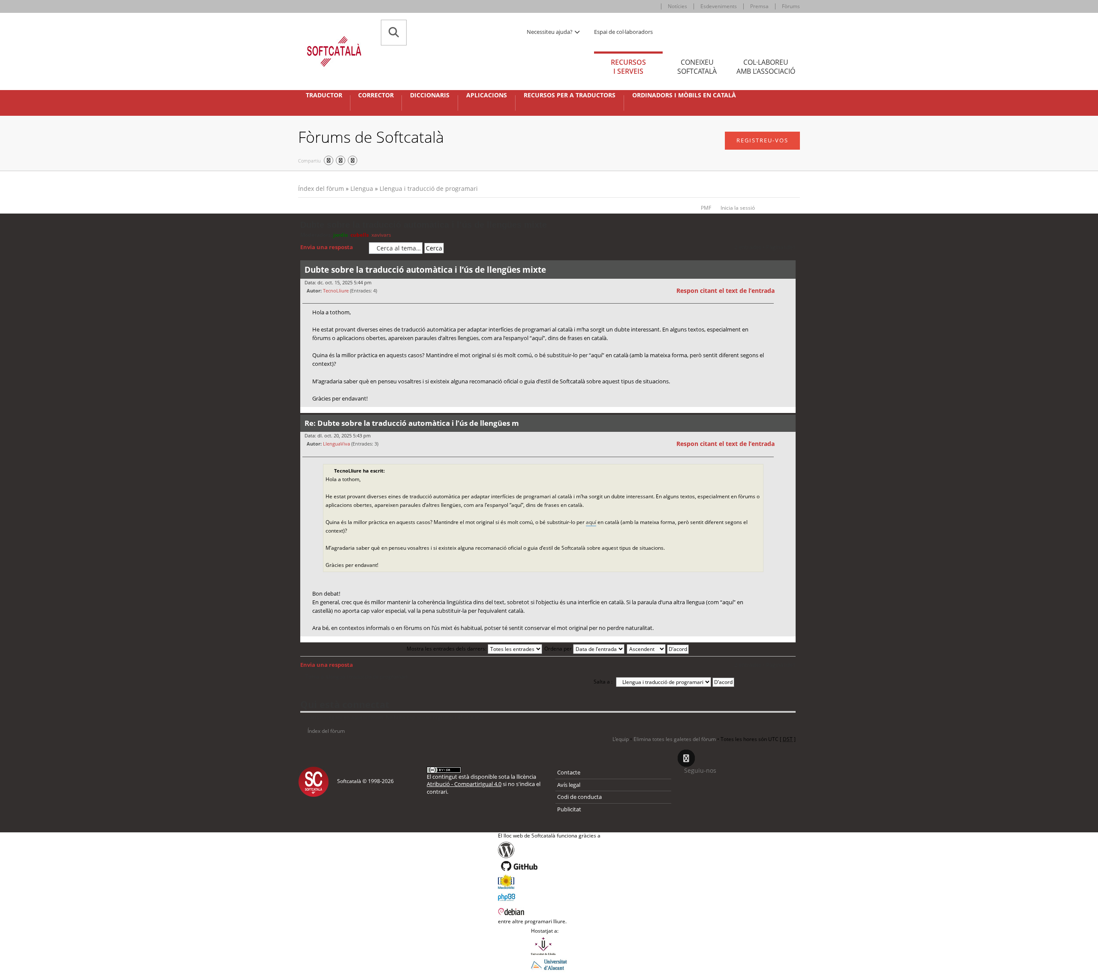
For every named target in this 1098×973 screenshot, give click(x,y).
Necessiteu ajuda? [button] (550, 32)
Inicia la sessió (738, 207)
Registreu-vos (762, 140)
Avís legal (568, 785)
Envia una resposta (326, 247)
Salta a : (603, 681)
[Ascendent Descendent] (658, 648)
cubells (359, 234)
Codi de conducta (579, 797)
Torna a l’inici (789, 412)
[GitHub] (549, 866)
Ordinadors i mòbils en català (684, 95)
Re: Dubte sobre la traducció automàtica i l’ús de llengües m (412, 423)
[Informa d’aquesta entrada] (788, 290)
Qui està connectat (344, 704)
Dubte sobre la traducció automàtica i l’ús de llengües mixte (423, 224)
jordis (340, 234)
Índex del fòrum (321, 188)
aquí (591, 522)
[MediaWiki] (549, 881)
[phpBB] (549, 896)
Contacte (568, 772)
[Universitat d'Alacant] (549, 964)
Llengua (361, 188)
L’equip (620, 739)
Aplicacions (486, 95)
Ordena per (558, 648)
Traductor (324, 95)
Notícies (677, 6)
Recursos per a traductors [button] (569, 95)
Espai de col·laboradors (623, 32)
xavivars (381, 234)
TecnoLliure (336, 290)
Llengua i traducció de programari (429, 188)
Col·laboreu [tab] (765, 66)
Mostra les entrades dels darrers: (447, 648)
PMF (706, 207)
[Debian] (549, 911)
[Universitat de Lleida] (549, 946)
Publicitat (569, 809)
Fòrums (791, 6)
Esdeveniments (718, 6)
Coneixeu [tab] (697, 66)
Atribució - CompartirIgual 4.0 (464, 784)
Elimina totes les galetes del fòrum (674, 739)
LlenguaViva (336, 443)
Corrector (376, 95)
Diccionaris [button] (429, 95)
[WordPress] (549, 850)
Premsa (759, 6)
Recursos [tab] (628, 66)
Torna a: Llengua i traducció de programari (356, 676)
